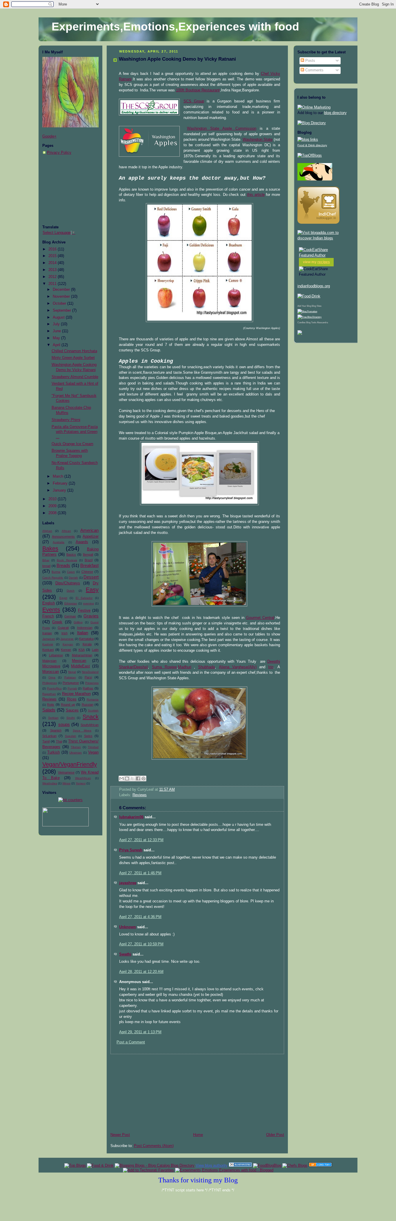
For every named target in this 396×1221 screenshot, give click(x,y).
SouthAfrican (90, 725)
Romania (93, 699)
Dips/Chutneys (67, 583)
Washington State (258, 140)
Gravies (91, 615)
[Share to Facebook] (138, 778)
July (57, 324)
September (62, 310)
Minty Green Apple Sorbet (73, 358)
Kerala (87, 644)
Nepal (72, 671)
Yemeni (81, 783)
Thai (59, 741)
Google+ (49, 136)
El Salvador (84, 597)
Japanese (67, 638)
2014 (53, 263)
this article (256, 195)
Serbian (53, 717)
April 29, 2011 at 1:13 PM (140, 1032)
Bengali (88, 554)
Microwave (51, 666)
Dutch (71, 590)
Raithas (88, 688)
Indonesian (84, 627)
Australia (58, 542)
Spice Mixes (82, 730)
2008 (53, 513)
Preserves (92, 682)
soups (64, 724)
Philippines (49, 682)
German (70, 616)
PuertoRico (54, 688)
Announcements (63, 536)
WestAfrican (83, 778)
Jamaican (48, 638)
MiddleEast (80, 666)
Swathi (125, 954)
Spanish (55, 730)
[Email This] (121, 778)
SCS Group (194, 101)
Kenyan (68, 644)
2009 (53, 506)
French (48, 616)
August (59, 317)
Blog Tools (311, 322)
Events (51, 609)
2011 (53, 284)
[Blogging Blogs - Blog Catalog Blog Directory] (155, 1165)
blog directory (335, 113)
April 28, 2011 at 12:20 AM (141, 972)
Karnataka (86, 638)
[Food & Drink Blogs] (307, 140)
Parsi (88, 677)
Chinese (87, 571)
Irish (64, 633)
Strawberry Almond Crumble (75, 377)
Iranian (47, 633)
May (57, 338)
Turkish (53, 752)
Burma (56, 571)
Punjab (72, 688)
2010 (53, 499)
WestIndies (49, 783)
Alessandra (322, 322)
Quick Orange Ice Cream (72, 444)
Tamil (46, 741)
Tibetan (76, 747)
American (89, 530)
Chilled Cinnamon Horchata (74, 351)
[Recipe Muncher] (299, 334)
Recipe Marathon (76, 694)
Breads (63, 565)
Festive (84, 610)
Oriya (51, 677)
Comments (314, 70)
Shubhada (206, 667)
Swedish (70, 736)
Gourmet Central (260, 618)
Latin (95, 649)
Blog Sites (316, 306)
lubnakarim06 (131, 817)
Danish (73, 577)
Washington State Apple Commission (221, 129)
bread (46, 566)
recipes (323, 262)
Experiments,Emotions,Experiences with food (175, 26)
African (66, 530)
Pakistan (70, 677)
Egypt (63, 597)
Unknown (127, 927)
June (57, 331)
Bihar (45, 560)
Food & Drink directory (312, 145)
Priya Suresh (130, 850)
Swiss (88, 736)
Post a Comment (131, 1042)
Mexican (79, 661)
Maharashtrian (82, 655)
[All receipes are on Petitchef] (314, 179)
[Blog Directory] (311, 123)
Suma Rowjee (164, 667)
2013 (53, 270)
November (62, 297)
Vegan (93, 752)
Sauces (72, 710)
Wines (66, 783)
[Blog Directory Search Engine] (309, 317)
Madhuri (184, 667)
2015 (53, 256)
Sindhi (70, 717)
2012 (53, 277)
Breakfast (89, 565)
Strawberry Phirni (66, 420)
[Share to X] (132, 778)
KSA (82, 649)
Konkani (48, 649)
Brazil (88, 560)
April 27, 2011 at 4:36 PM (140, 917)
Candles (301, 322)
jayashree (127, 883)
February (61, 483)
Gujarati (63, 627)
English (48, 603)
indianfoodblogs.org (313, 286)
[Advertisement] (71, 190)
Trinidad (93, 747)
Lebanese (56, 655)
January (60, 490)
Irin (270, 667)
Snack (91, 717)
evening (88, 603)
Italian (82, 632)
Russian (87, 704)
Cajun (71, 571)
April (57, 345)
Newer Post (120, 1135)
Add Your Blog (304, 306)
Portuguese (71, 682)
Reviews (49, 699)
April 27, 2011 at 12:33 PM (141, 840)
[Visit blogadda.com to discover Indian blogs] (325, 238)
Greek (57, 622)
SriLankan (49, 736)
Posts (309, 61)
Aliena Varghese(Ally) (238, 667)
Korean (66, 649)
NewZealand (90, 671)
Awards (82, 542)
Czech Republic (52, 577)
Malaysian (49, 660)
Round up (68, 704)
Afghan (47, 530)
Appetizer (91, 536)
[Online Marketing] (313, 107)
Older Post (275, 1135)
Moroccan (50, 672)
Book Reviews (67, 560)
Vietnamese (66, 772)
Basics (71, 554)
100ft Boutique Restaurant (198, 90)
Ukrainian (75, 752)
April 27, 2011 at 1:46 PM (140, 873)
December (62, 290)
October (60, 303)
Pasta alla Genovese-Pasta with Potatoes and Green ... (75, 432)
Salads (48, 709)
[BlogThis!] (127, 778)
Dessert (91, 577)
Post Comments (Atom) (154, 1146)
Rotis (50, 704)
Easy (92, 589)
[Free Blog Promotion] (307, 311)
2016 (53, 249)
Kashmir (47, 644)
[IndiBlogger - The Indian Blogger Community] (318, 223)
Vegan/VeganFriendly (69, 764)
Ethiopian (70, 603)
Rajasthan (49, 694)
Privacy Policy (59, 153)
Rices (72, 699)
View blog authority (212, 1165)
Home (198, 1135)
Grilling (78, 622)
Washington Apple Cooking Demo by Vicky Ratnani (177, 59)
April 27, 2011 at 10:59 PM (141, 944)
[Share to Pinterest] (143, 778)
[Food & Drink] (100, 1165)
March (58, 476)
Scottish (93, 710)
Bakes (50, 548)
